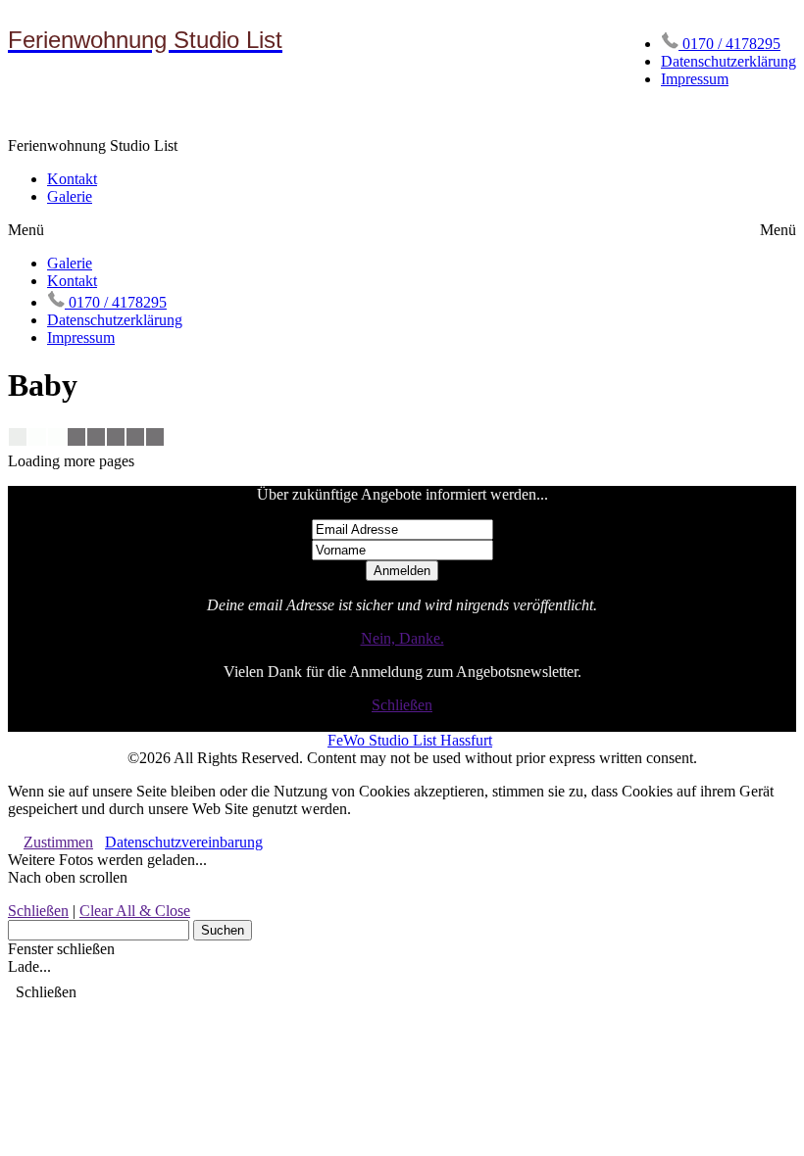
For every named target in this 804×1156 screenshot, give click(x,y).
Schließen (402, 705)
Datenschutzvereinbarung (184, 842)
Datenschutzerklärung (728, 61)
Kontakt (72, 178)
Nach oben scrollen (67, 877)
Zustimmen (58, 842)
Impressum (695, 79)
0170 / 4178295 (729, 43)
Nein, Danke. (402, 638)
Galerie (69, 196)
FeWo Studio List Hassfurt (409, 740)
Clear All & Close (134, 910)
